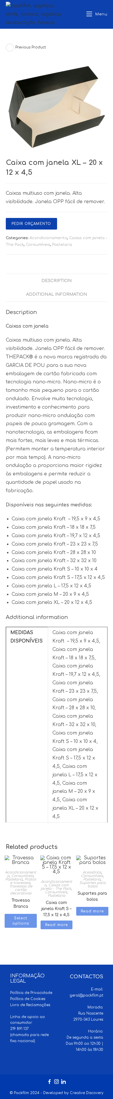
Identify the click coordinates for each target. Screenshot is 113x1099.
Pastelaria (62, 245)
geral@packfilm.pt (86, 995)
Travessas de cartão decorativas (20, 889)
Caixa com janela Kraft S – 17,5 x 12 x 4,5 (56, 904)
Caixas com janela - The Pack (56, 887)
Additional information (56, 294)
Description (56, 280)
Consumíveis (38, 245)
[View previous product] (10, 48)
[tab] (56, 281)
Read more (56, 925)
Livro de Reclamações (30, 1005)
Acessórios (92, 872)
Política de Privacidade (31, 993)
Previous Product (30, 47)
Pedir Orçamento (31, 224)
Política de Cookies (27, 999)
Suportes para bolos (92, 884)
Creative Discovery (86, 1093)
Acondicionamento (48, 238)
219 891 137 (19, 1029)
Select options (20, 920)
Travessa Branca (21, 902)
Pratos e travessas (23, 881)
